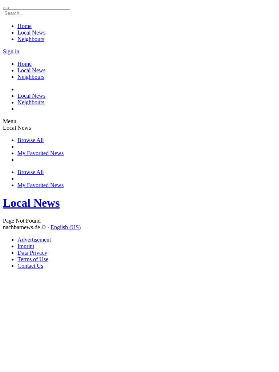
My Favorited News (40, 153)
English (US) (65, 227)
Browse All (30, 140)
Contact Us (30, 266)
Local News (31, 202)
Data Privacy (32, 253)
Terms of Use (32, 259)
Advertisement (34, 239)
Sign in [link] (11, 51)
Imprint (25, 246)
